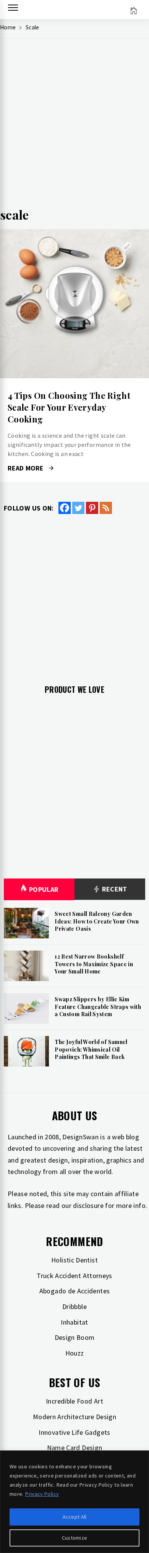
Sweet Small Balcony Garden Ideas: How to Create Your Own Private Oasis (97, 921)
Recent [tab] (113, 889)
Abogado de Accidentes (74, 1290)
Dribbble (74, 1306)
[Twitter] (78, 508)
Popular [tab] (44, 889)
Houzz (74, 1353)
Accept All (75, 1516)
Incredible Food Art (74, 1401)
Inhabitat (74, 1322)
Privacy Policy (42, 1493)
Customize (74, 1537)
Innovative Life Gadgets (74, 1432)
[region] (74, 1501)
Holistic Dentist (74, 1260)
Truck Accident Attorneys (74, 1275)
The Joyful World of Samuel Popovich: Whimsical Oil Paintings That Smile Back (91, 1049)
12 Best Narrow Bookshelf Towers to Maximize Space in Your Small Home (94, 964)
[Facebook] (64, 508)
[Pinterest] (92, 508)
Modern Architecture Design (74, 1416)
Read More (74, 304)
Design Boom (75, 1337)
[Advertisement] (74, 126)
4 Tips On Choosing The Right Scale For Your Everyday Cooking (69, 407)
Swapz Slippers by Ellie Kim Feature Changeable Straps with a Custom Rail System (98, 1007)
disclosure (88, 1205)
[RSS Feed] (106, 508)
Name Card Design (74, 1447)
